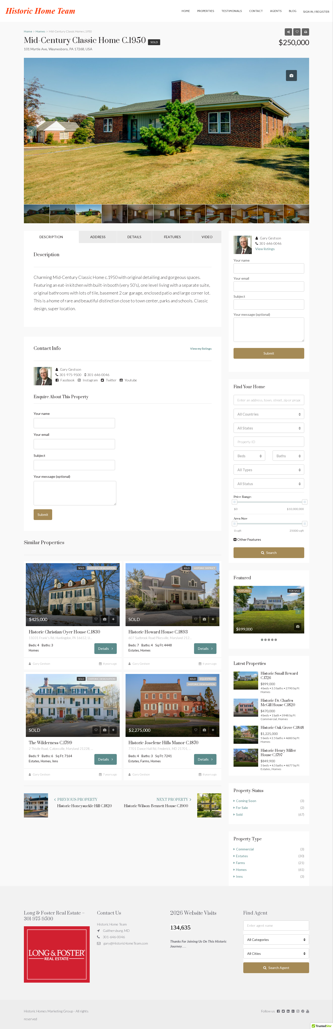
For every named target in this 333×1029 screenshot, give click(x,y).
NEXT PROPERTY (173, 799)
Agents (276, 11)
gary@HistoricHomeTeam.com (126, 943)
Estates (242, 856)
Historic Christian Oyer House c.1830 (64, 632)
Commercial (245, 849)
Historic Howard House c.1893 (158, 632)
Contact (256, 11)
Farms (240, 863)
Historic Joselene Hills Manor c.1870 (163, 743)
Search (271, 552)
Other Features (248, 539)
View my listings (201, 348)
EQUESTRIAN (207, 678)
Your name (42, 413)
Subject (39, 455)
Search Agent (278, 968)
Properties (205, 11)
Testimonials (231, 11)
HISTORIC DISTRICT (204, 568)
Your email (41, 434)
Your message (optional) (52, 476)
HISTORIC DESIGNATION (101, 568)
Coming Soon (246, 801)
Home (186, 11)
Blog (292, 11)
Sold (154, 42)
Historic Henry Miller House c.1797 (278, 752)
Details (104, 648)
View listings (265, 249)
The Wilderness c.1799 (50, 743)
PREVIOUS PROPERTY (77, 799)
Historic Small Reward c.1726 (279, 675)
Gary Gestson (41, 663)
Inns (239, 876)
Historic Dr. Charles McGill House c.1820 (278, 702)
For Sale (294, 590)
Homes (241, 869)
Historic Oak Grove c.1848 (282, 727)
